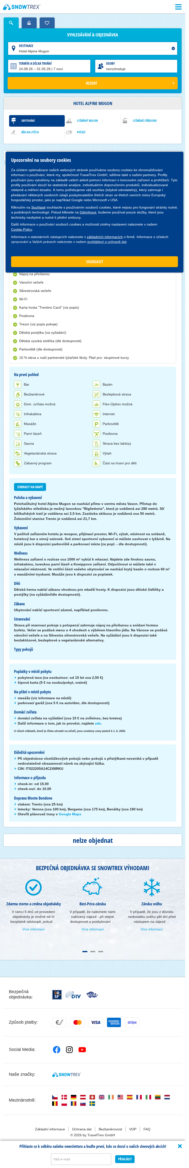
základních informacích (105, 237)
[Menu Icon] (178, 7)
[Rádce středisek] (29, 22)
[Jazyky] (55, 1097)
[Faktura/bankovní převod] (59, 1022)
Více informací (33, 929)
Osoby (110, 63)
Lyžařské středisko (145, 121)
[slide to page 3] (100, 951)
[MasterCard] (77, 1022)
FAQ (146, 1129)
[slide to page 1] (84, 951)
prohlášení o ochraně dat (106, 242)
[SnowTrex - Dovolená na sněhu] (66, 1074)
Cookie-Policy (21, 229)
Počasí (81, 132)
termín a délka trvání (35, 63)
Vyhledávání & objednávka (92, 35)
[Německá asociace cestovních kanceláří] (73, 994)
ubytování (28, 121)
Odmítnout (88, 212)
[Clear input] (173, 48)
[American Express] (114, 1022)
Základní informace (50, 1129)
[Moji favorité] (47, 22)
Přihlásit (125, 1159)
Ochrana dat (82, 1129)
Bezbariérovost (110, 1129)
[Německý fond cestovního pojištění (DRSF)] (57, 995)
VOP (132, 1129)
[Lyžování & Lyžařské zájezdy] (22, 7)
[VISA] (96, 1022)
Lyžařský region (87, 121)
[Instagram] (69, 1049)
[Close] (179, 1146)
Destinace (26, 45)
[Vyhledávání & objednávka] (11, 22)
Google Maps (70, 814)
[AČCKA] (92, 994)
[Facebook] (56, 1049)
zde (98, 723)
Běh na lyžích (30, 132)
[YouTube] (82, 1049)
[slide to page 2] (92, 951)
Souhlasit (38, 207)
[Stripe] (132, 1022)
